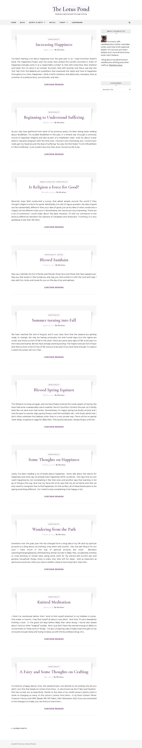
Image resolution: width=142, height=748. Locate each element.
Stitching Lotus (115, 65)
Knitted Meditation (53, 602)
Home (13, 22)
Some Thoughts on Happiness (54, 459)
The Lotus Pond (71, 9)
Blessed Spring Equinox (54, 389)
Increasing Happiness (54, 44)
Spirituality (53, 39)
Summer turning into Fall (54, 320)
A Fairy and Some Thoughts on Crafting (54, 671)
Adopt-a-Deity (36, 22)
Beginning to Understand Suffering (54, 117)
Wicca (52, 22)
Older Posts (20, 728)
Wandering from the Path (54, 529)
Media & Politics (47, 182)
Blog (22, 22)
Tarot (62, 22)
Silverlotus (60, 50)
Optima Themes (30, 744)
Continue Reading (54, 84)
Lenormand (77, 22)
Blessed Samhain (54, 259)
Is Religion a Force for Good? (54, 187)
